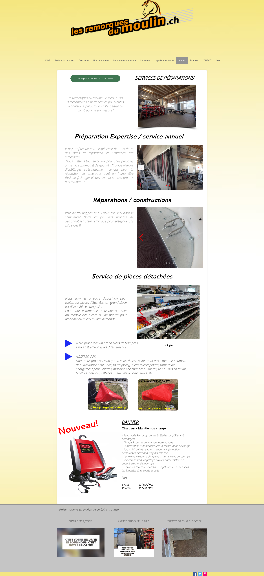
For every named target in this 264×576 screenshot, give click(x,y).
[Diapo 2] (169, 185)
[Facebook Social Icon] (195, 574)
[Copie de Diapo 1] (159, 333)
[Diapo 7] (180, 333)
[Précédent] (141, 168)
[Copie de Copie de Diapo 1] (162, 333)
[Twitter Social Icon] (200, 574)
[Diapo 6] (177, 333)
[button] (101, 553)
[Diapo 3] (173, 185)
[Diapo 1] (166, 185)
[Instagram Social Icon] (205, 574)
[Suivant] (198, 168)
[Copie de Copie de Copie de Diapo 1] (166, 333)
